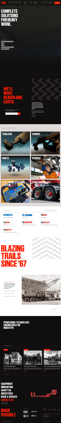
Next (8, 373)
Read (5, 370)
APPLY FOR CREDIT (36, 3)
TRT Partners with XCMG (30, 366)
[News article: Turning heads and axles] (13, 358)
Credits (59, 421)
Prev (5, 373)
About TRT (20, 3)
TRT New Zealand (4, 403)
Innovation (7, 387)
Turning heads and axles (10, 366)
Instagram (54, 409)
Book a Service (9, 396)
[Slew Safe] (27, 416)
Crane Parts (25, 3)
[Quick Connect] (34, 416)
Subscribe (46, 416)
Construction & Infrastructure (7, 41)
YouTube (59, 409)
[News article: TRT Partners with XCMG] (33, 358)
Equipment (7, 384)
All (56, 345)
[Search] (41, 3)
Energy (2, 43)
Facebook (49, 409)
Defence (2, 45)
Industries (7, 393)
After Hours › (45, 3)
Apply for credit (4, 402)
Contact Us (7, 400)
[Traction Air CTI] (34, 411)
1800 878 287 (51, 3)
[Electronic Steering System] (27, 412)
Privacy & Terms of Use (46, 421)
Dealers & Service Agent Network (50, 210)
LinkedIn (44, 409)
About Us (6, 390)
